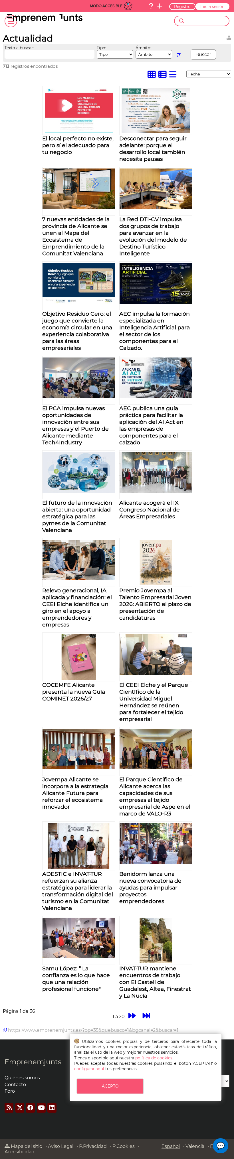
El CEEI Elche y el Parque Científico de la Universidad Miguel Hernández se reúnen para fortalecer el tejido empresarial (153, 701)
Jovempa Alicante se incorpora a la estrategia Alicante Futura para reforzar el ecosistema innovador (75, 793)
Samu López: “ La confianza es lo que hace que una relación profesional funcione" (76, 978)
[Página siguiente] (132, 1016)
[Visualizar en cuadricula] (153, 76)
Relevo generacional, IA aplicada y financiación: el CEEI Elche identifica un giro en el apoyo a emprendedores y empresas (77, 607)
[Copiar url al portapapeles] (5, 1030)
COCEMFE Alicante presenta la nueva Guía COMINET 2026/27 (73, 691)
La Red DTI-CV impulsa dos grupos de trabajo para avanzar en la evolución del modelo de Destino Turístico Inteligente (153, 236)
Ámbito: (143, 48)
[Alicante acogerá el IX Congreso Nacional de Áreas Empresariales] (156, 491)
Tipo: (101, 48)
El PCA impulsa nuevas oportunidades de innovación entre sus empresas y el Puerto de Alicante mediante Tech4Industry (75, 425)
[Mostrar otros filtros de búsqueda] (178, 55)
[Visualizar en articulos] (163, 76)
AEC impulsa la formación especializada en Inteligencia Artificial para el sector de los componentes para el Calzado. (154, 330)
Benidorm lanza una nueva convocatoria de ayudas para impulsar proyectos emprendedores (150, 887)
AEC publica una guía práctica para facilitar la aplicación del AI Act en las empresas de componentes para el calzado (151, 425)
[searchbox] (206, 21)
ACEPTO (110, 1086)
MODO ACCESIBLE (106, 6)
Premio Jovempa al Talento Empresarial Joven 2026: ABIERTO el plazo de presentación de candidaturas (155, 604)
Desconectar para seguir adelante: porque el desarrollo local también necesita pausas (153, 148)
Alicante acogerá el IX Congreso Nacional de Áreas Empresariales (149, 509)
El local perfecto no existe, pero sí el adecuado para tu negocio (78, 145)
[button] (220, 1145)
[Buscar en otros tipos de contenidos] (229, 37)
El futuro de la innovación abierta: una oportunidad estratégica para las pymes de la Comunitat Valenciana (77, 516)
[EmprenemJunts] (44, 21)
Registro (182, 6)
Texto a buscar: (19, 48)
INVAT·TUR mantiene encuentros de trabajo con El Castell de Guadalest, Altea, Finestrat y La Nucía (155, 982)
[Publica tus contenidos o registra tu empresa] (160, 6)
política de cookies (153, 1058)
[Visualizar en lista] (174, 76)
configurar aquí (89, 1068)
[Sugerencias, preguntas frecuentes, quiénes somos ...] (151, 6)
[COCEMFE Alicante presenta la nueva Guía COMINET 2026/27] (78, 678)
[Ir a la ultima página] (146, 1016)
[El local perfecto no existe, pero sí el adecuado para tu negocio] (79, 131)
